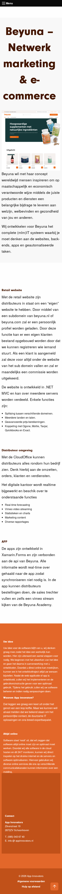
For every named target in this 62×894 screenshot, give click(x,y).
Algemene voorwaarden (31, 881)
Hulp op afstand (31, 886)
